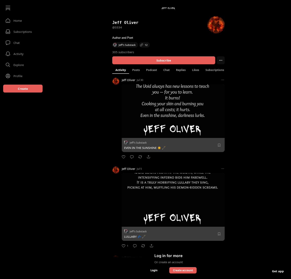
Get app (278, 271)
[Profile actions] (221, 60)
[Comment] (131, 157)
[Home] (8, 8)
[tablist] (173, 70)
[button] (23, 20)
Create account (183, 270)
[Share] (148, 157)
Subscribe (163, 60)
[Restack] (140, 157)
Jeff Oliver (128, 80)
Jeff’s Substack (138, 142)
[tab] (120, 70)
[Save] (219, 145)
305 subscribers (123, 52)
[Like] (123, 157)
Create (23, 89)
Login (154, 270)
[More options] (223, 80)
